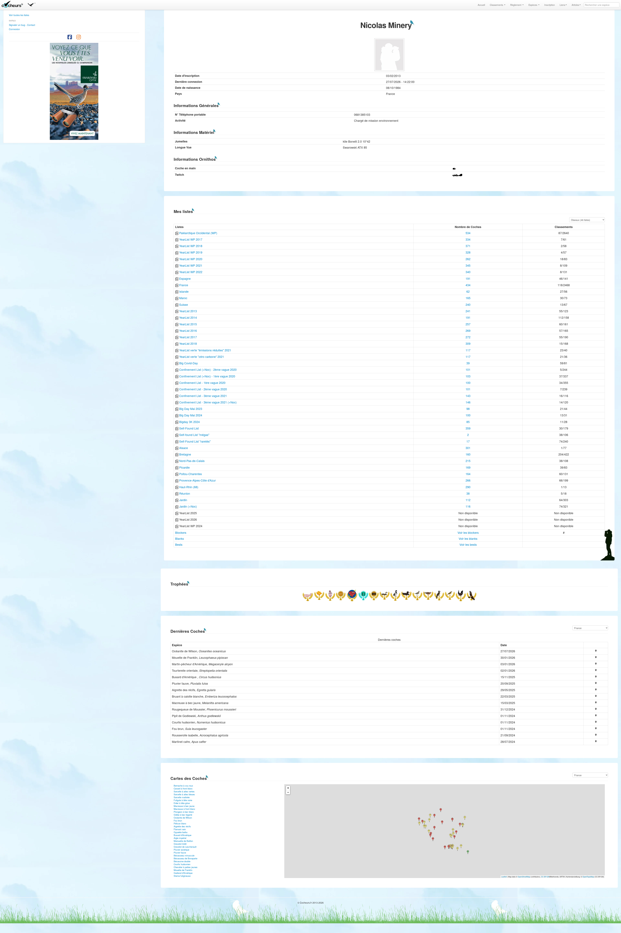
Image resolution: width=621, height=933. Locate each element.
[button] (31, 4)
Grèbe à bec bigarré (183, 814)
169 (468, 467)
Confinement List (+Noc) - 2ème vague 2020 (208, 369)
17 (468, 441)
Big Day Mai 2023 (190, 409)
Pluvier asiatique (181, 849)
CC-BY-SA (545, 876)
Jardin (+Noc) (188, 506)
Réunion (184, 493)
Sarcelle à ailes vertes (184, 791)
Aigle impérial (180, 838)
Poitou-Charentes (190, 474)
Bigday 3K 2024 (189, 422)
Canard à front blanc (183, 788)
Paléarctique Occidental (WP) (198, 233)
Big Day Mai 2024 (190, 415)
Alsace (183, 448)
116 (468, 506)
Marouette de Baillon (183, 840)
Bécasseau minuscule (184, 855)
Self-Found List (189, 428)
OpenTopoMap (588, 876)
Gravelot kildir (180, 843)
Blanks (179, 538)
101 (468, 369)
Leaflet (504, 876)
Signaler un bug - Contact (22, 25)
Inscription (549, 4)
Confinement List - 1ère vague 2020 (202, 382)
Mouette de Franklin (183, 870)
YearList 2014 (188, 317)
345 (468, 265)
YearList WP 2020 (190, 259)
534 (468, 233)
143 (468, 396)
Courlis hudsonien (182, 864)
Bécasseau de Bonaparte (185, 858)
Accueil (481, 4)
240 (468, 304)
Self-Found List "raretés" (195, 441)
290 (468, 487)
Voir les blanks (468, 538)
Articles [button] (575, 4)
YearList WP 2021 (190, 265)
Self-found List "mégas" (194, 435)
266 (468, 480)
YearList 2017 (188, 337)
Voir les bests (468, 544)
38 (468, 493)
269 (468, 330)
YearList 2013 (188, 311)
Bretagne (185, 454)
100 (468, 382)
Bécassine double (182, 861)
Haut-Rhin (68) (188, 487)
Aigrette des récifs (182, 826)
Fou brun (178, 820)
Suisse (183, 304)
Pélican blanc (180, 823)
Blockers (180, 532)
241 (468, 311)
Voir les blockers (468, 532)
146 (468, 402)
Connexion (14, 29)
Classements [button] (497, 4)
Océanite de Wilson (183, 817)
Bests (178, 544)
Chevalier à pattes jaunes (185, 867)
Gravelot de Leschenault (185, 846)
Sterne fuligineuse (182, 875)
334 (468, 239)
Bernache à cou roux (183, 785)
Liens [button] (562, 4)
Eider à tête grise (182, 803)
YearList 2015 (188, 324)
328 (468, 252)
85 (468, 422)
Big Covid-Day (188, 363)
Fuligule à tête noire (183, 800)
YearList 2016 (188, 330)
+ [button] (288, 788)
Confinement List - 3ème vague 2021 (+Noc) (208, 402)
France (183, 285)
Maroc (183, 298)
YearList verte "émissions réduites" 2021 (205, 350)
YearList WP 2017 (190, 239)
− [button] (288, 792)
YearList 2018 (188, 343)
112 (468, 500)
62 (468, 291)
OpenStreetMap (524, 876)
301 (468, 448)
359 (468, 428)
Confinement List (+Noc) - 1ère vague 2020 (207, 376)
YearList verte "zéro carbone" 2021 (201, 356)
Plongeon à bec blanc (184, 811)
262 (468, 259)
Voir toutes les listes (19, 15)
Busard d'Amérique (182, 835)
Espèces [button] (533, 4)
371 (468, 246)
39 (468, 363)
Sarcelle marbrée (182, 797)
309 (468, 343)
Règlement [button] (516, 4)
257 (468, 324)
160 (468, 454)
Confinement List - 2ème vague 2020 (203, 389)
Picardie (184, 467)
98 (468, 409)
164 (468, 474)
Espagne (185, 278)
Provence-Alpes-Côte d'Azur (197, 480)
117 (468, 350)
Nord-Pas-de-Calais (192, 461)
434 (468, 285)
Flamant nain (180, 829)
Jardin (183, 500)
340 (468, 272)
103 (468, 376)
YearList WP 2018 (190, 246)
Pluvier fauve (180, 852)
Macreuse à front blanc (184, 808)
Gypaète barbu (180, 832)
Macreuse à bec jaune (184, 806)
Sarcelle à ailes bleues (184, 794)
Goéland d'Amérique (183, 872)
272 (468, 337)
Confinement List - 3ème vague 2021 (203, 396)
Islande (184, 291)
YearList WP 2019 (190, 252)
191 (468, 278)
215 (468, 461)
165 (468, 298)
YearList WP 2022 (190, 272)
